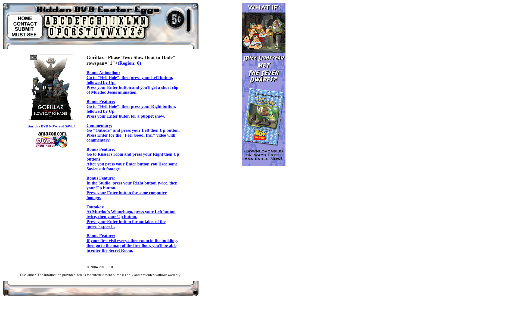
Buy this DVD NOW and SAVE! (51, 126)
